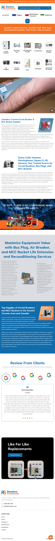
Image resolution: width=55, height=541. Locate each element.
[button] (27, 21)
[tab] (6, 378)
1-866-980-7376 (8, 503)
